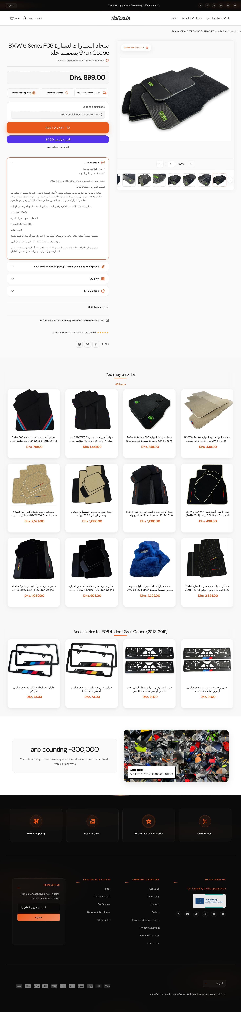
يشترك (38, 917)
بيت (239, 31)
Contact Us (153, 943)
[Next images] (230, 180)
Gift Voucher (104, 920)
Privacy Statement (150, 927)
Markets (155, 904)
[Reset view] (160, 164)
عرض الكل (120, 384)
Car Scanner (104, 904)
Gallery (156, 912)
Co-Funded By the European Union (206, 888)
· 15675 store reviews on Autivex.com (74, 332)
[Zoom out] (191, 164)
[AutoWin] (120, 18)
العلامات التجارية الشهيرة (217, 18)
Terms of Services (150, 935)
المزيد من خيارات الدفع (58, 147)
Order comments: (94, 107)
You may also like (120, 374)
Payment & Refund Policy (146, 920)
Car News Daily (102, 896)
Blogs (107, 888)
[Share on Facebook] (95, 344)
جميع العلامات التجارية (192, 18)
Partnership (153, 896)
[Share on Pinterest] (79, 344)
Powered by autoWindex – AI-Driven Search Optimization (189, 994)
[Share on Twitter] (87, 344)
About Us (154, 888)
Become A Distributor (99, 912)
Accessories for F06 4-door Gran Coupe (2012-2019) (120, 631)
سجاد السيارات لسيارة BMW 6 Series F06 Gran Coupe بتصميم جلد (202, 31)
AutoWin (154, 994)
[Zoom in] (171, 164)
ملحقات (174, 18)
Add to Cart (55, 127)
